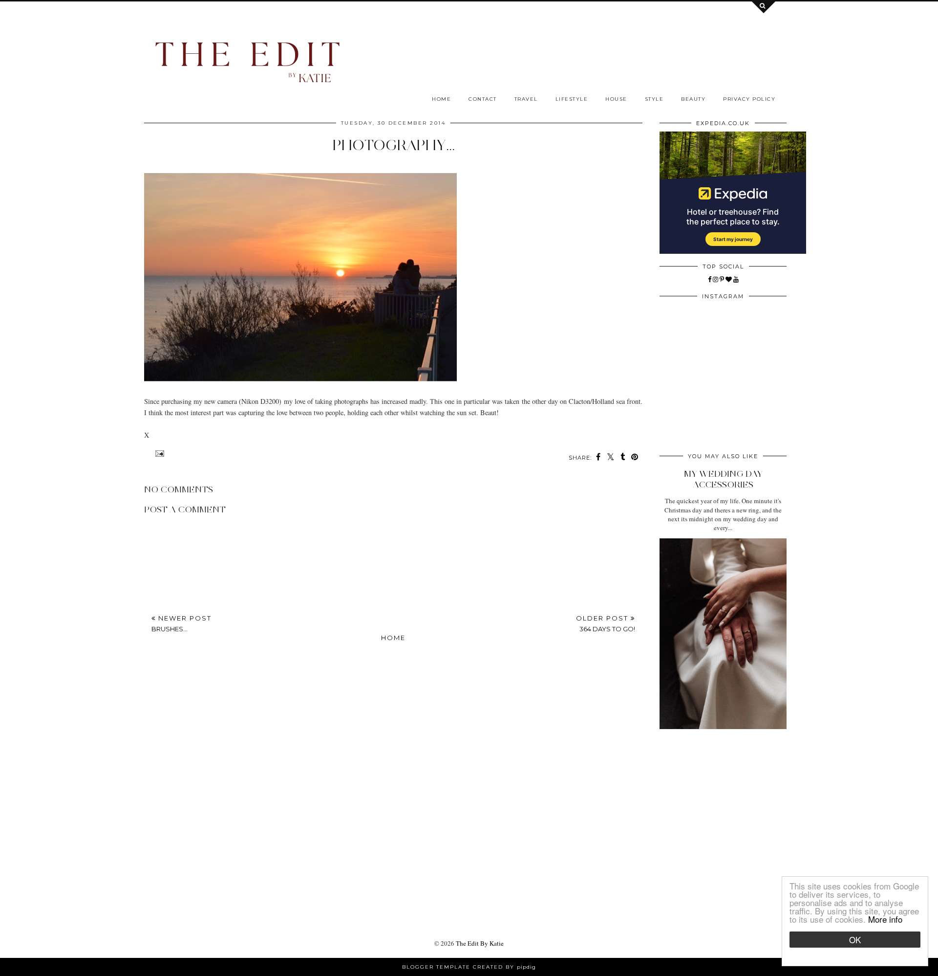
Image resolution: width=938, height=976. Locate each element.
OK (855, 939)
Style (654, 99)
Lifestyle (571, 99)
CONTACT (483, 99)
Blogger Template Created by (469, 967)
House (616, 99)
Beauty (693, 99)
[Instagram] (715, 279)
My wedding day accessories (723, 479)
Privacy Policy (749, 99)
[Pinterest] (722, 279)
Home (441, 99)
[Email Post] (158, 453)
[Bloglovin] (728, 279)
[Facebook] (709, 279)
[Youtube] (736, 279)
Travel (526, 99)
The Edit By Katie (480, 943)
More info (885, 919)
